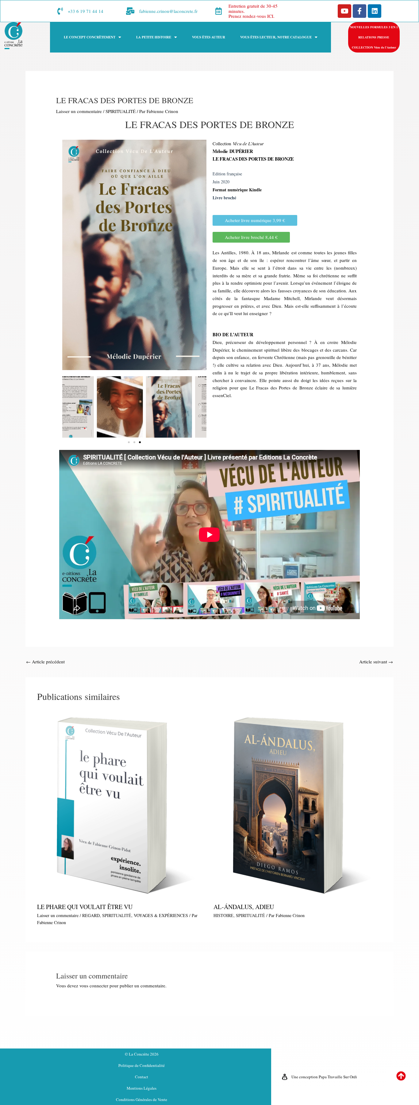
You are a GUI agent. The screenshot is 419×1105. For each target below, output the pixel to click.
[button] (92, 37)
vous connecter (93, 985)
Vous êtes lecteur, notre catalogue (276, 37)
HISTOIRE (223, 915)
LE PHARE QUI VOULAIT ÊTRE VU (85, 907)
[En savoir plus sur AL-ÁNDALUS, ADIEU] (297, 804)
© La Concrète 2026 (142, 1054)
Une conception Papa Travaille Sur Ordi (324, 1077)
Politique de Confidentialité (141, 1065)
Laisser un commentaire (79, 111)
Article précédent (45, 661)
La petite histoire (153, 37)
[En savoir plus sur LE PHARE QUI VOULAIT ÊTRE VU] (121, 804)
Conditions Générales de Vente (141, 1099)
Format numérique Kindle (237, 189)
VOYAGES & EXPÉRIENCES (161, 915)
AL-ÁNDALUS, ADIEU (243, 907)
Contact (141, 1077)
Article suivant (376, 661)
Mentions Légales (141, 1088)
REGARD (91, 915)
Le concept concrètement (89, 37)
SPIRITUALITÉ (121, 111)
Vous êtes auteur (208, 37)
